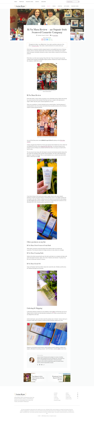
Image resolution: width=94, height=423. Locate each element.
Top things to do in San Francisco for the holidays (38, 378)
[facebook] (78, 396)
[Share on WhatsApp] (49, 39)
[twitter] (78, 394)
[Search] (78, 1)
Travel (54, 6)
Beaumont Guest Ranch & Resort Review (57, 378)
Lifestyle (60, 6)
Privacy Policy (69, 398)
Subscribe (43, 1)
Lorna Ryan (55, 35)
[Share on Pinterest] (42, 39)
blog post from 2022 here (46, 146)
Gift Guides (66, 6)
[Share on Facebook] (45, 39)
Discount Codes (29, 1)
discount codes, (35, 45)
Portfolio (21, 1)
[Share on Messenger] (47, 39)
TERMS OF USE (68, 397)
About (15, 1)
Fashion (43, 6)
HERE (38, 156)
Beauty (48, 6)
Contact (37, 1)
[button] (39, 65)
